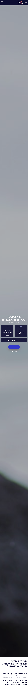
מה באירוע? (14, 351)
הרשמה (14, 347)
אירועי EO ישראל (21, 6)
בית (26, 6)
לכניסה (7, 335)
